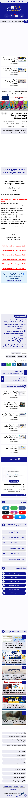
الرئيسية (22, 786)
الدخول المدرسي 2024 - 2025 (16, 733)
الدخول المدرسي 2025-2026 (17, 495)
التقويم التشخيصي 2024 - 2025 (16, 736)
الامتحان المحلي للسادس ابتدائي (17, 532)
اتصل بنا (16, 786)
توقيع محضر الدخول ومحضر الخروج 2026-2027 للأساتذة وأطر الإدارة (10, 59)
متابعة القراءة (6, 495)
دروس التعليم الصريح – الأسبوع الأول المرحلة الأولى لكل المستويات (13, 345)
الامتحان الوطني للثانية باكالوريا (17, 559)
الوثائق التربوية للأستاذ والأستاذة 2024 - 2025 (14, 740)
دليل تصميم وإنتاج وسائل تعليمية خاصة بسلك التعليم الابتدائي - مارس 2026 (13, 326)
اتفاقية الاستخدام (8, 786)
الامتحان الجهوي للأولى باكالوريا (17, 553)
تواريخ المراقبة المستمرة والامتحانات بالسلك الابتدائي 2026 (13, 320)
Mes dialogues (10, 356)
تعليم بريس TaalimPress (14, 796)
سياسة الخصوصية (14, 789)
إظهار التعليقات (12, 459)
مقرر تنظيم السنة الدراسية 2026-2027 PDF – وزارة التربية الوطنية (10, 70)
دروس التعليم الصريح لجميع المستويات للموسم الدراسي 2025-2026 (13, 333)
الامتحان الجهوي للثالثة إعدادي (17, 548)
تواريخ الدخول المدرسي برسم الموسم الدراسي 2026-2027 (11, 81)
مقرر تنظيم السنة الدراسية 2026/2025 (14, 484)
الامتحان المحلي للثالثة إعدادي (17, 543)
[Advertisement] (14, 39)
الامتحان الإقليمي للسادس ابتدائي (16, 537)
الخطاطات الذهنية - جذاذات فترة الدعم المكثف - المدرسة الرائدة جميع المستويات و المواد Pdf (14, 645)
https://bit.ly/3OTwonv (14, 280)
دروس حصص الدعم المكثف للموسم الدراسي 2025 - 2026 (10, 448)
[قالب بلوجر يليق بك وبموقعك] (22, 793)
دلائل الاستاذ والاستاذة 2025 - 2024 (15, 745)
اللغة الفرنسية (21, 356)
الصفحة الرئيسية (23, 91)
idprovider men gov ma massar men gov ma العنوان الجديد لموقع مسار (14, 691)
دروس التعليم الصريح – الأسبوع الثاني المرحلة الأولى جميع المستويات (14, 340)
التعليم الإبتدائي (16, 91)
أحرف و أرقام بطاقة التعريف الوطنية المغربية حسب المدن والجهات (14, 721)
